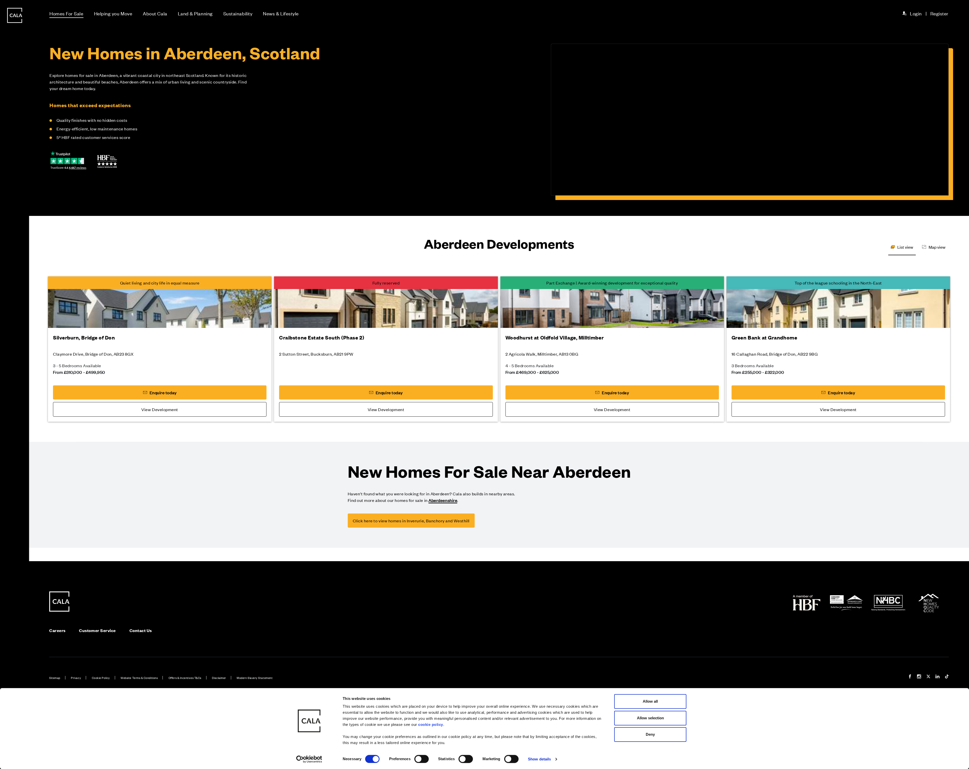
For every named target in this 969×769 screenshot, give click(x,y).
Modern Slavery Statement (255, 677)
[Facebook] (910, 677)
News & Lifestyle (281, 13)
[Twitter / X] (928, 677)
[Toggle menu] (14, 401)
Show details (539, 759)
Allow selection (650, 718)
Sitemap (54, 677)
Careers (57, 630)
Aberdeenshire (442, 500)
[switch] (421, 759)
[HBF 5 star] (107, 161)
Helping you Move (113, 13)
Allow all (650, 701)
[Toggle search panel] (14, 370)
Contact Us (140, 630)
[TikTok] (947, 677)
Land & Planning (195, 13)
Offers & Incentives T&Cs (185, 677)
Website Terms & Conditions (139, 677)
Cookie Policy (101, 677)
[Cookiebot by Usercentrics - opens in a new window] (309, 759)
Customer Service (97, 630)
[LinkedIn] (937, 677)
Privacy (76, 677)
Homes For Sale (66, 13)
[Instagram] (919, 677)
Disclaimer (219, 677)
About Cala (155, 13)
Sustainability (238, 13)
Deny (650, 734)
